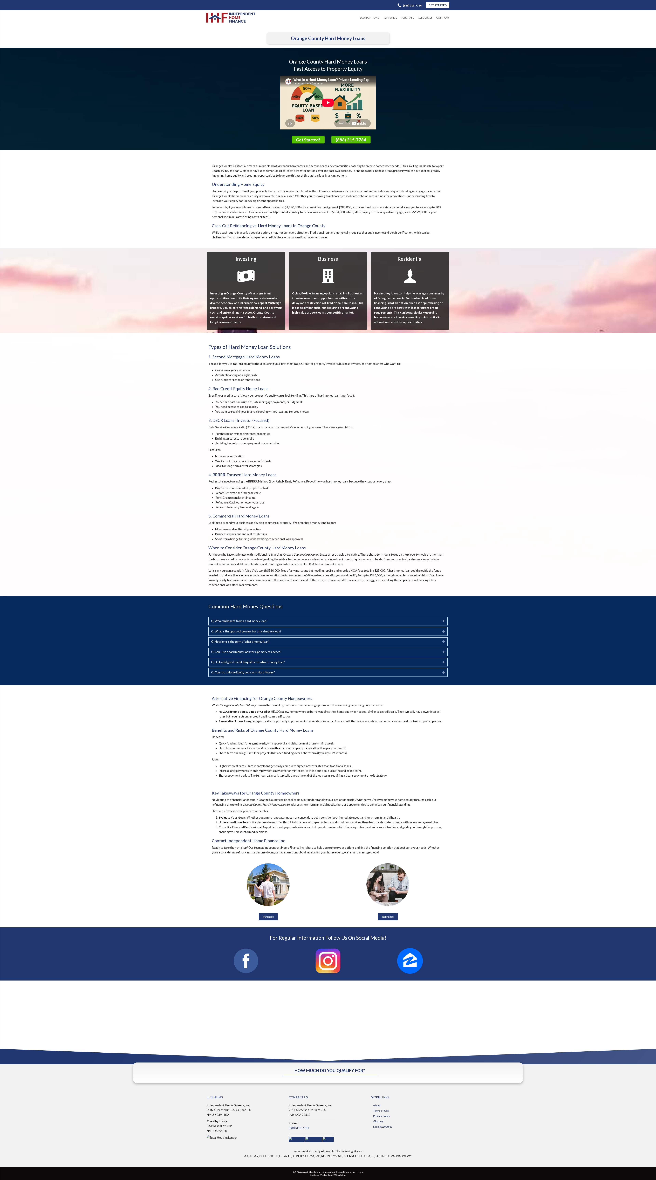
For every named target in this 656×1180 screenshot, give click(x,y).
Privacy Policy (381, 1115)
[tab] (328, 621)
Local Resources (382, 1126)
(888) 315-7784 (299, 1128)
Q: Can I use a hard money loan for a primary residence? (246, 652)
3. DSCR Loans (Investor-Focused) (238, 420)
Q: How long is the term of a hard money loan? (240, 641)
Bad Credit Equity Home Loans (240, 388)
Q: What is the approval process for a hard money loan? (246, 631)
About (377, 1105)
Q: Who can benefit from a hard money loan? (239, 621)
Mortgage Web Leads (320, 1175)
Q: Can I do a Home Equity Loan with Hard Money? (243, 672)
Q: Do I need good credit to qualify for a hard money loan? (248, 662)
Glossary (378, 1121)
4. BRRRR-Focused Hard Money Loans (242, 474)
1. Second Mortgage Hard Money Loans (244, 356)
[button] (409, 5)
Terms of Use (381, 1110)
